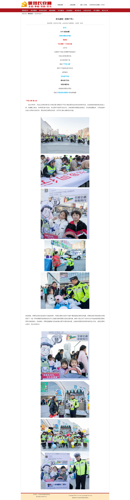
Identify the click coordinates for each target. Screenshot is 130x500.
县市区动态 (38, 13)
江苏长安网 (72, 4)
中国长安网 (60, 4)
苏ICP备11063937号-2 (41, 496)
